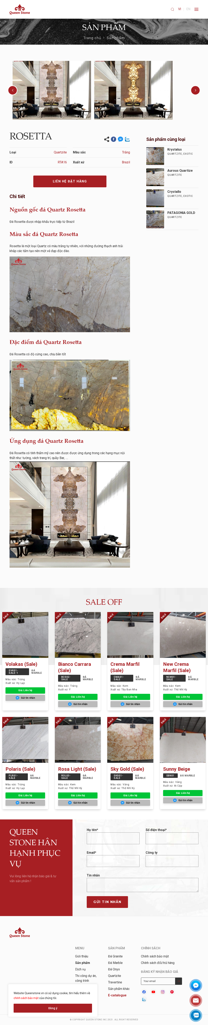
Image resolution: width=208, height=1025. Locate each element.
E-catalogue (117, 995)
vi (179, 9)
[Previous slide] (12, 90)
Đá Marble (115, 963)
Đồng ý (52, 1008)
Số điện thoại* (156, 830)
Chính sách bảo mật (155, 956)
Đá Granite (115, 956)
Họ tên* (92, 830)
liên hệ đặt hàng (70, 181)
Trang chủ (92, 38)
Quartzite (114, 976)
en (188, 9)
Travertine (115, 982)
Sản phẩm (116, 38)
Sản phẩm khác (119, 989)
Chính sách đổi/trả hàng (157, 963)
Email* (91, 853)
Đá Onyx (114, 969)
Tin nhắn (93, 875)
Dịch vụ (80, 969)
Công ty (151, 853)
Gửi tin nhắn (107, 902)
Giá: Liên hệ (25, 690)
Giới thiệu (81, 956)
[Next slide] (195, 90)
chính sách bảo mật (26, 998)
